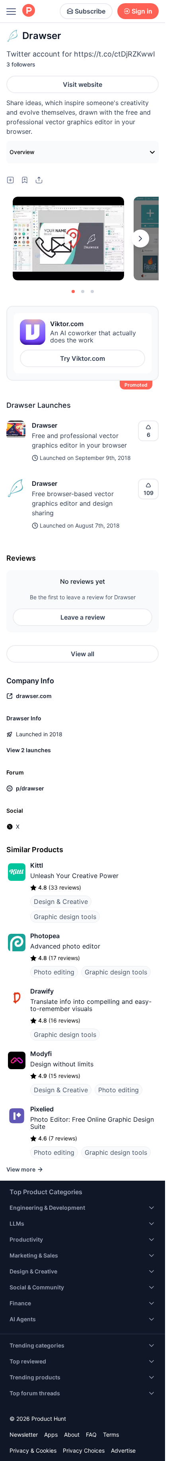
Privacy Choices (84, 1441)
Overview (22, 142)
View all (82, 644)
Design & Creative (61, 892)
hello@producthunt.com (97, 1456)
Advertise (123, 1441)
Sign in (142, 11)
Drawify (42, 982)
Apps (51, 1425)
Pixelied (42, 1099)
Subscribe (90, 11)
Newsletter (24, 1425)
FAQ (91, 1425)
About (72, 1425)
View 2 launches (28, 740)
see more (20, 122)
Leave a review (82, 608)
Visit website (82, 84)
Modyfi (41, 1044)
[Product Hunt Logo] (28, 11)
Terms (111, 1425)
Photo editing (54, 962)
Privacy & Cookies (33, 1441)
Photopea (45, 926)
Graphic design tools (65, 907)
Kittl (36, 856)
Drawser (44, 416)
